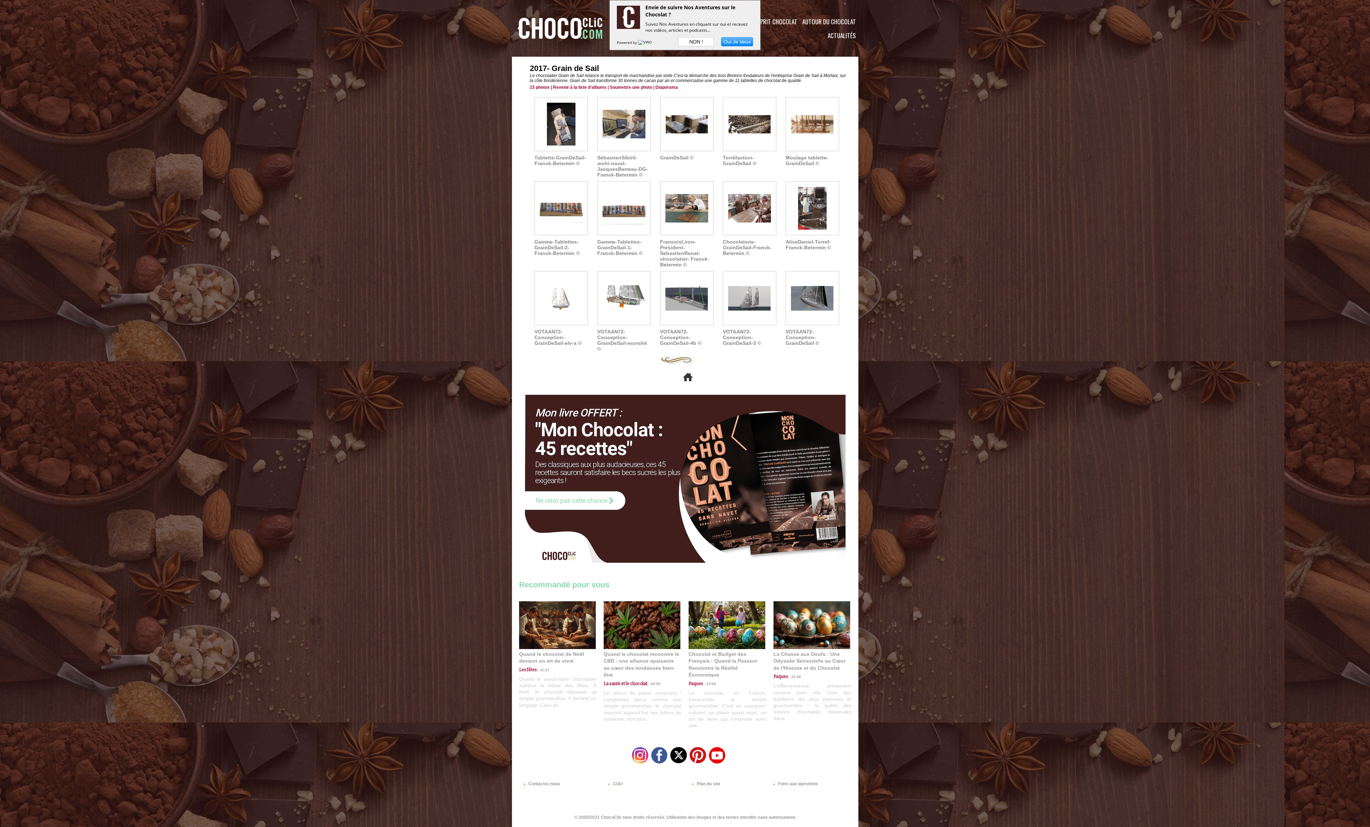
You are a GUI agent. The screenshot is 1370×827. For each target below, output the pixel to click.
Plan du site (708, 783)
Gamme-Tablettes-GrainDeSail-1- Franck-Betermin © (620, 247)
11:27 (543, 670)
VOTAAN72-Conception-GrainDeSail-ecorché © (622, 340)
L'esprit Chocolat (774, 21)
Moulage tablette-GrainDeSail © (807, 160)
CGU (617, 783)
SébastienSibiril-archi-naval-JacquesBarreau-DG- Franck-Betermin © (622, 166)
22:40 (794, 677)
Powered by (627, 42)
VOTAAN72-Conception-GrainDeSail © (802, 337)
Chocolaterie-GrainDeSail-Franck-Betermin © (747, 247)
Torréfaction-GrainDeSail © (739, 160)
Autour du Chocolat (829, 21)
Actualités (842, 35)
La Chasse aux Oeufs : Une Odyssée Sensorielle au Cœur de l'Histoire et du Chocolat (809, 661)
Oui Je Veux (737, 42)
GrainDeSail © (677, 157)
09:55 (654, 684)
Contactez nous (543, 783)
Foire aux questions (797, 783)
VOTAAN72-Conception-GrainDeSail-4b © (680, 337)
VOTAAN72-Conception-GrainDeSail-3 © (742, 337)
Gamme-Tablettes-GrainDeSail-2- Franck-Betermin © (557, 247)
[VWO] (645, 42)
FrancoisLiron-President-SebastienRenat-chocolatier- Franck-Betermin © (684, 253)
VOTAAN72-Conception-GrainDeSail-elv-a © (558, 337)
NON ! (696, 42)
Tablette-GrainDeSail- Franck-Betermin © (560, 160)
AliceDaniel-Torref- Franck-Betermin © (808, 244)
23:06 (709, 684)
